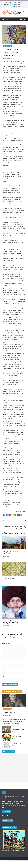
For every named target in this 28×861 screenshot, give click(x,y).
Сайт (3, 677)
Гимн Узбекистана (16, 743)
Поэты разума (9, 712)
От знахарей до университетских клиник (18, 728)
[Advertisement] (14, 768)
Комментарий (6, 643)
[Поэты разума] (14, 700)
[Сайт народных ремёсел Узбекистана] (3, 19)
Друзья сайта (5, 815)
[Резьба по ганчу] (14, 562)
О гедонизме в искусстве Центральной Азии (14, 522)
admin (11, 58)
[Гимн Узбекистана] (6, 744)
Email (3, 670)
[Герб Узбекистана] (6, 737)
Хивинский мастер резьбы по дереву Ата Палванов (13, 622)
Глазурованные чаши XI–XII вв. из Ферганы (14, 553)
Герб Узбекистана (16, 736)
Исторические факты (7, 709)
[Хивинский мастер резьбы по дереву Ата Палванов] (14, 587)
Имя (3, 663)
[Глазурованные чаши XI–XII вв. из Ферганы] (14, 537)
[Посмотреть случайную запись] (24, 19)
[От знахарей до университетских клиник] (6, 729)
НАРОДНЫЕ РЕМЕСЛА (7, 46)
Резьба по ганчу (8, 578)
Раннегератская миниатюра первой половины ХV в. (14, 527)
